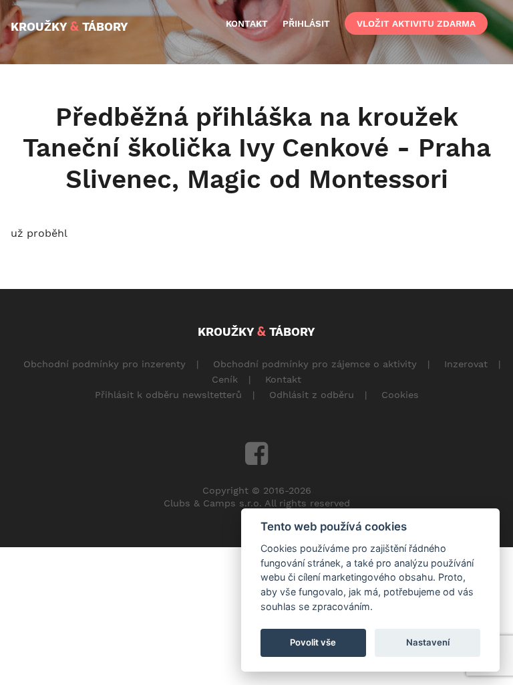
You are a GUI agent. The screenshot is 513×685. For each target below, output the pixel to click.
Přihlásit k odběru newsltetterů (168, 394)
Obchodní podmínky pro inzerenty (104, 364)
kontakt (247, 23)
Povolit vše (313, 642)
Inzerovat (466, 364)
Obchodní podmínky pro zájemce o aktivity (315, 364)
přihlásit (306, 23)
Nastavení (428, 642)
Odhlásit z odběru (311, 394)
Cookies (400, 394)
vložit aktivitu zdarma (416, 23)
